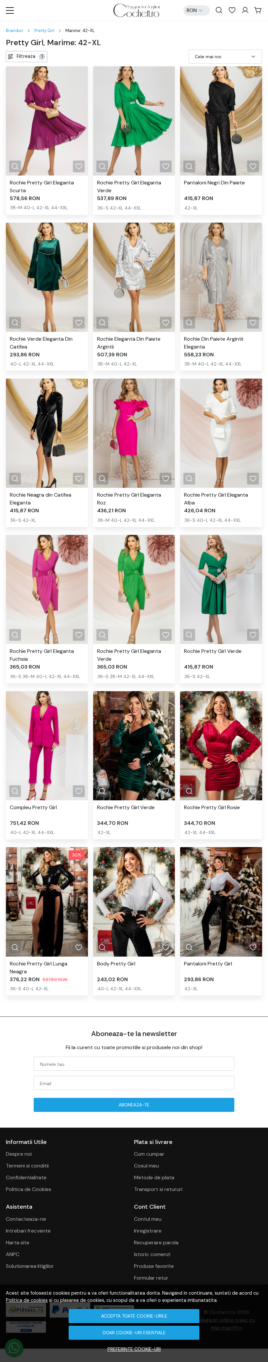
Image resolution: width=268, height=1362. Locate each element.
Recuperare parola (156, 1242)
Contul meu (147, 1219)
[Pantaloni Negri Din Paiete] (221, 121)
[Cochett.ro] (136, 10)
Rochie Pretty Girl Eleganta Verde (129, 186)
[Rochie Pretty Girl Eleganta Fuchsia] (47, 589)
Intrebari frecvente (28, 1230)
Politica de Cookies (28, 1189)
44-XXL (59, 208)
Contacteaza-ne (26, 1219)
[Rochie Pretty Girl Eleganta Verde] (134, 121)
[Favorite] (232, 10)
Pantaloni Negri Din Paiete (214, 182)
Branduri (14, 30)
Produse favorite (154, 1266)
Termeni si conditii (27, 1165)
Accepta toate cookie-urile (134, 1316)
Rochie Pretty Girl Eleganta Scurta (42, 186)
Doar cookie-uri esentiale (134, 1333)
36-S (103, 208)
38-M (16, 208)
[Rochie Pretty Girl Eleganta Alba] (221, 433)
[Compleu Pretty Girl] (47, 745)
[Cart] (258, 10)
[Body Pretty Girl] (134, 901)
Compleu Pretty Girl (33, 807)
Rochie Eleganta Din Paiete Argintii (128, 342)
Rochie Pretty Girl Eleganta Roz (129, 498)
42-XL (43, 208)
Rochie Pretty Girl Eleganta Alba (216, 498)
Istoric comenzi (152, 1254)
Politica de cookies (27, 1300)
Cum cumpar (149, 1153)
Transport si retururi (158, 1189)
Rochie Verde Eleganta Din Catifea (41, 342)
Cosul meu (146, 1165)
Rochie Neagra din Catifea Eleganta (40, 498)
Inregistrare (147, 1230)
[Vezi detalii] (15, 166)
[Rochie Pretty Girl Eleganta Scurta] (47, 121)
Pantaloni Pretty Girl (208, 963)
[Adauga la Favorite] (79, 166)
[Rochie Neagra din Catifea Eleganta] (47, 433)
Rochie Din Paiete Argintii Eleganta (213, 342)
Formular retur (151, 1277)
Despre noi (19, 1153)
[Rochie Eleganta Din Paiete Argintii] (134, 277)
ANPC (12, 1254)
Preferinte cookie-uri (134, 1349)
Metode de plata (154, 1177)
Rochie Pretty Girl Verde (213, 651)
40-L (29, 208)
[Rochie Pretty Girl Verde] (221, 589)
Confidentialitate (26, 1177)
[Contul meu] (245, 10)
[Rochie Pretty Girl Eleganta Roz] (134, 433)
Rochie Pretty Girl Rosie (212, 807)
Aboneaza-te (134, 1105)
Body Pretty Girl (116, 963)
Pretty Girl (44, 30)
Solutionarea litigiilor (30, 1266)
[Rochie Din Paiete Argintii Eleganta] (221, 277)
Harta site (17, 1242)
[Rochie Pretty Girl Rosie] (221, 745)
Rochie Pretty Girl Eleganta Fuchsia (42, 655)
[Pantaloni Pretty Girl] (221, 901)
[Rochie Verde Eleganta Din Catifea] (47, 277)
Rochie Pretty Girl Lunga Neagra (38, 967)
